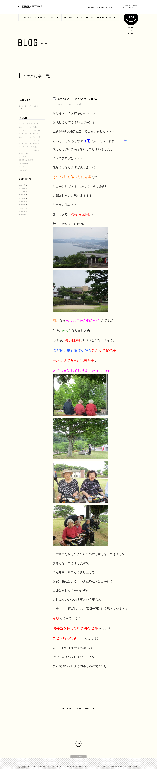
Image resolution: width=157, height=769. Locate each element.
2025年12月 (22, 208)
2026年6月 (22, 188)
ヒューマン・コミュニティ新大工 (29, 143)
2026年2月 (22, 201)
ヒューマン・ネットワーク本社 (28, 123)
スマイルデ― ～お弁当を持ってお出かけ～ (80, 99)
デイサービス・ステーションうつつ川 (30, 106)
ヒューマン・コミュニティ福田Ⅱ (29, 150)
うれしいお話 (23, 170)
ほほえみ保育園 (23, 163)
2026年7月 (22, 185)
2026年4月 (22, 195)
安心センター (23, 157)
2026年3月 (22, 198)
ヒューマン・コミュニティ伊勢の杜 (30, 130)
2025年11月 (22, 211)
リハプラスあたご (24, 153)
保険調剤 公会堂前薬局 (26, 160)
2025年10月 (22, 215)
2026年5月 (22, 191)
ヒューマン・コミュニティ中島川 (29, 133)
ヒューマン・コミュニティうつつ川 (30, 137)
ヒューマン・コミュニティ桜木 (28, 127)
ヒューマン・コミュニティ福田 (28, 147)
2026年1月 (22, 205)
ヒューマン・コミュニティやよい (29, 140)
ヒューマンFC (23, 166)
